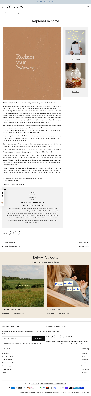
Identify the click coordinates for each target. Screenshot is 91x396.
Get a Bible (75, 92)
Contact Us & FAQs (8, 359)
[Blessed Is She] (15, 7)
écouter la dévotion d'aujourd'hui (13, 184)
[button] (2, 198)
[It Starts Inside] (68, 286)
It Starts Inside (53, 309)
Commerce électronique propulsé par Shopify (53, 383)
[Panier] (88, 7)
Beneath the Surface (11, 309)
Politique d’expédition (74, 392)
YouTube (84, 353)
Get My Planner (75, 59)
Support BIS (5, 353)
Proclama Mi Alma (7, 369)
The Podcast (85, 369)
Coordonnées (85, 392)
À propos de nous (7, 356)
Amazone (84, 372)
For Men (4, 372)
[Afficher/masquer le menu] (3, 7)
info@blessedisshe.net (53, 331)
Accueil (4, 13)
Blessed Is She (35, 383)
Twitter (83, 366)
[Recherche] (83, 7)
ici (38, 222)
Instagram (84, 359)
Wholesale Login (7, 366)
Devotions (11, 13)
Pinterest (84, 363)
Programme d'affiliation (9, 363)
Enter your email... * (10, 338)
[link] (10, 233)
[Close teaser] (5, 189)
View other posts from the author (32, 205)
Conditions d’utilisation (59, 392)
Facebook (84, 356)
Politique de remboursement (27, 392)
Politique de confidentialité (44, 392)
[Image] (75, 42)
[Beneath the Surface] (23, 286)
